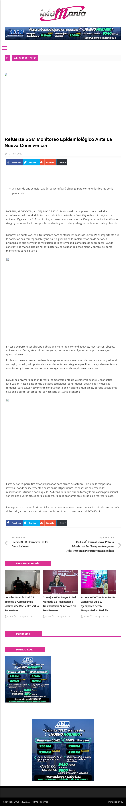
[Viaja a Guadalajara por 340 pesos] (63, 33)
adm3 (10, 616)
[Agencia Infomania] (63, 13)
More (61, 162)
